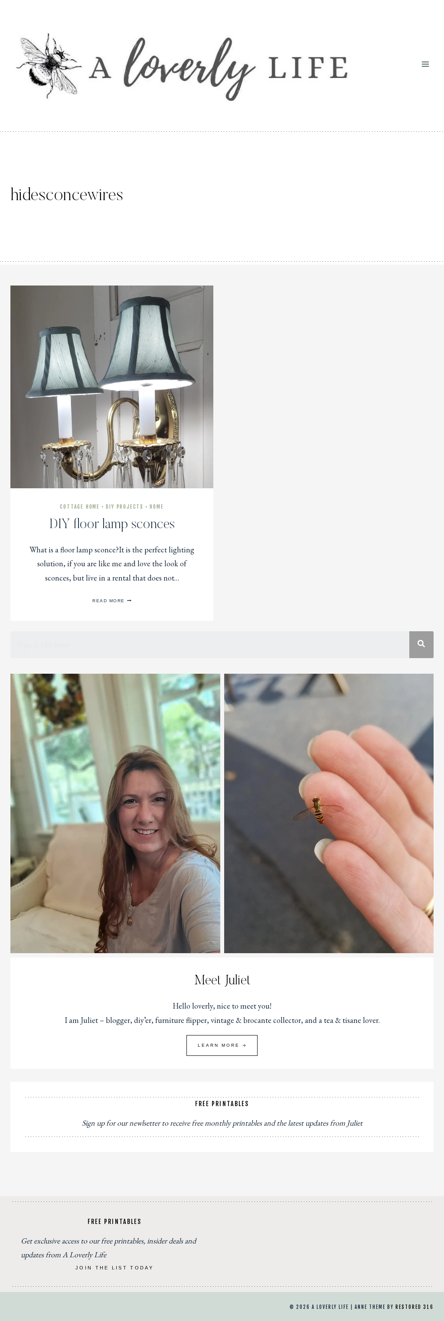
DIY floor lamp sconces (112, 525)
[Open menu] (425, 64)
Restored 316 (414, 1307)
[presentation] (111, 387)
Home (156, 506)
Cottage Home (80, 506)
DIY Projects (125, 506)
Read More (111, 600)
